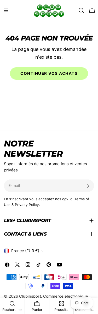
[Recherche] (81, 10)
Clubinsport (30, 296)
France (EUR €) (25, 250)
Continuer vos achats (49, 73)
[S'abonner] (88, 185)
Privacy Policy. (27, 205)
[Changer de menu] (6, 10)
